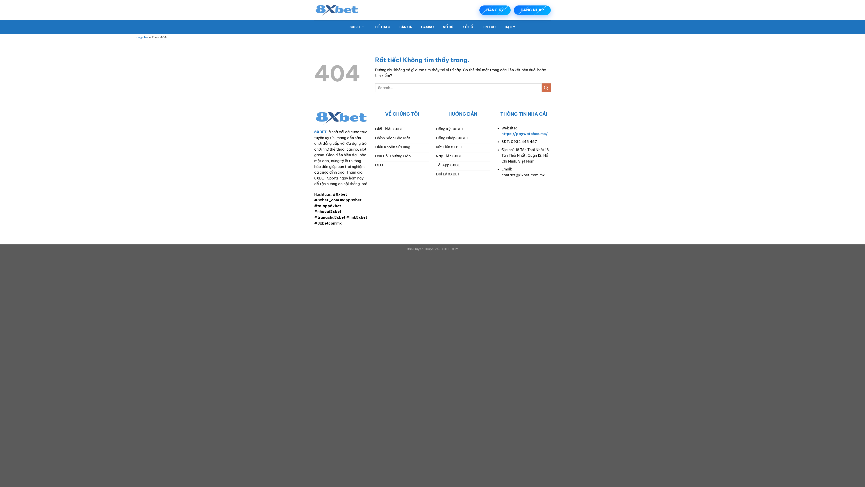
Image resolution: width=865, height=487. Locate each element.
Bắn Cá (405, 27)
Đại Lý (510, 27)
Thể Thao (381, 27)
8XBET (355, 27)
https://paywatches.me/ (524, 133)
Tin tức (489, 27)
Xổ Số (467, 27)
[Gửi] (546, 87)
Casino (427, 27)
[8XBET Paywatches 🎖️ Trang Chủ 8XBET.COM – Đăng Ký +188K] (336, 10)
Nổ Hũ (448, 27)
